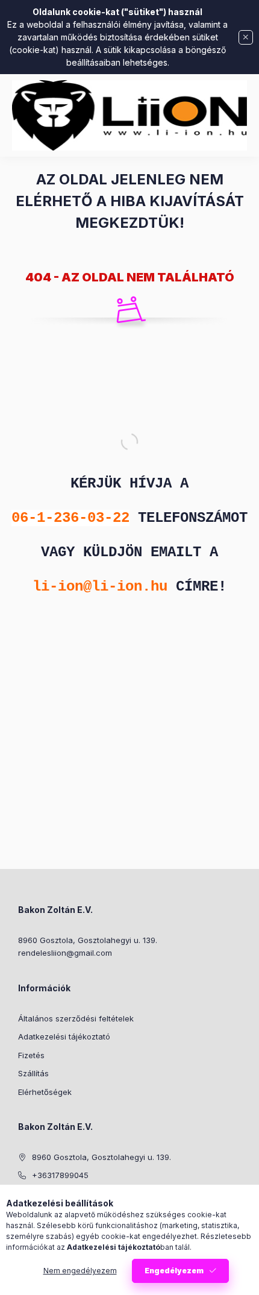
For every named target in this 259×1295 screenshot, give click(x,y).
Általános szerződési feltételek (76, 1018)
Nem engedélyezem (80, 1270)
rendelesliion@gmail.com (65, 953)
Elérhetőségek (45, 1092)
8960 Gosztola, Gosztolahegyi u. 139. (87, 940)
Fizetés (31, 1055)
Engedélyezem (174, 1270)
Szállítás (33, 1073)
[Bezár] (246, 37)
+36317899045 (60, 1175)
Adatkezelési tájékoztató (64, 1036)
